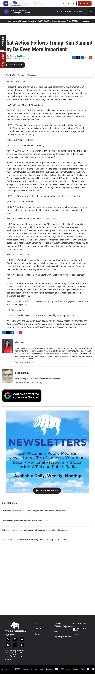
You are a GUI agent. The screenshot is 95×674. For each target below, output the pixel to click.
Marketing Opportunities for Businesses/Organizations (62, 625)
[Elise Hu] (7, 346)
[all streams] (91, 11)
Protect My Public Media (79, 629)
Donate (85, 3)
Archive (76, 635)
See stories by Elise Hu (26, 362)
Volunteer (69, 3)
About (37, 624)
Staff (56, 631)
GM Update (3, 42)
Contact (38, 629)
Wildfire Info (3, 60)
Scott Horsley (22, 56)
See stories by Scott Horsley (28, 382)
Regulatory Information (62, 637)
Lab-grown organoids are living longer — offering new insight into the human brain (35, 530)
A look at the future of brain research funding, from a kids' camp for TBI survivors (34, 540)
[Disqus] (47, 584)
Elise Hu (13, 56)
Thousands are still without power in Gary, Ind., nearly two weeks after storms (33, 511)
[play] (6, 11)
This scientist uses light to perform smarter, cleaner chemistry (27, 520)
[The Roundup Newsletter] (47, 452)
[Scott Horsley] (7, 376)
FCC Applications (79, 624)
